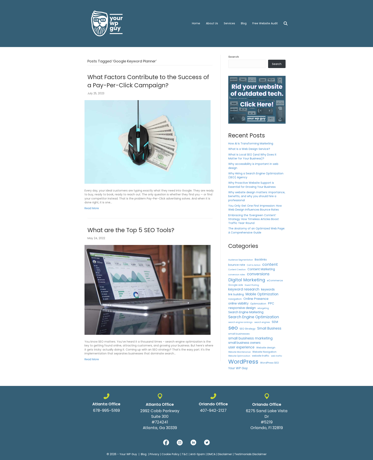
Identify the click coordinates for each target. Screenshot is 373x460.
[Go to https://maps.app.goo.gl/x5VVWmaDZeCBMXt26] (160, 412)
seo (233, 327)
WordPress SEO (269, 362)
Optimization (258, 303)
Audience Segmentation (240, 259)
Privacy (154, 454)
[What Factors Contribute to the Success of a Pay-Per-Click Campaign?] (148, 142)
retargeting (263, 308)
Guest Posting (252, 285)
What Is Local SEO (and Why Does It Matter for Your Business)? (252, 156)
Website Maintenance (239, 352)
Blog (244, 23)
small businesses (239, 333)
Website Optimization (239, 355)
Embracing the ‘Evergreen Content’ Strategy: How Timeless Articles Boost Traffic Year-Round (253, 219)
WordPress (243, 362)
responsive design (242, 308)
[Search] (283, 23)
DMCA (211, 454)
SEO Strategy (247, 328)
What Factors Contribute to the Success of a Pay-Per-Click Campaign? (148, 81)
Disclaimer (225, 454)
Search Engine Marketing (245, 312)
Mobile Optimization (262, 294)
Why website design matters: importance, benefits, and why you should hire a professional (256, 196)
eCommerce (275, 280)
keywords (268, 289)
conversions (258, 274)
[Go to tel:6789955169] (106, 403)
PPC (271, 303)
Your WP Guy (238, 368)
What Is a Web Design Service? (249, 149)
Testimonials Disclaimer (250, 454)
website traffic (260, 355)
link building (236, 294)
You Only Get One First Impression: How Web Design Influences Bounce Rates (255, 208)
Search (233, 57)
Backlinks (261, 259)
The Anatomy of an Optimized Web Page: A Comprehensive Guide (256, 230)
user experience (241, 347)
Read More (92, 208)
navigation (235, 299)
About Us (212, 23)
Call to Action (254, 265)
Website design (265, 347)
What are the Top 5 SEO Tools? (130, 230)
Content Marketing (261, 269)
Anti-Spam (197, 454)
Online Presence (255, 298)
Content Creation (237, 269)
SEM (275, 322)
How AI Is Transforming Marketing (250, 143)
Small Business (269, 328)
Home (196, 23)
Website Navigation (264, 351)
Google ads (235, 285)
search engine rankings (240, 322)
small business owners (244, 343)
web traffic (276, 355)
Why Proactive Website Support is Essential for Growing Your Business (252, 185)
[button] (166, 442)
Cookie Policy (171, 454)
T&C (185, 454)
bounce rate (236, 265)
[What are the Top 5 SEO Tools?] (148, 290)
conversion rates (236, 274)
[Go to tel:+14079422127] (213, 403)
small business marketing (250, 338)
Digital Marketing (246, 280)
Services (229, 23)
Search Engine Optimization (253, 317)
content (270, 264)
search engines (262, 322)
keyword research (243, 289)
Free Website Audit (265, 23)
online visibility (238, 303)
